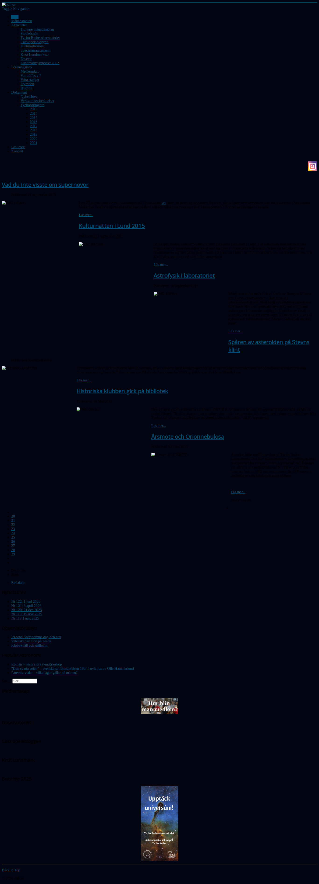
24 (13, 533)
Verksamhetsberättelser (37, 101)
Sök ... (6, 681)
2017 (33, 126)
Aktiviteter (19, 25)
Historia (26, 88)
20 (13, 516)
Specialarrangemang (35, 50)
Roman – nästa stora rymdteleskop (36, 664)
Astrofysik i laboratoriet (184, 275)
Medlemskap (30, 71)
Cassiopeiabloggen (34, 42)
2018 (33, 130)
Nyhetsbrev (29, 97)
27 (13, 546)
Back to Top (11, 870)
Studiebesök (30, 33)
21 (13, 520)
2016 (33, 122)
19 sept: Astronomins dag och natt (36, 637)
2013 (33, 109)
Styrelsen (27, 84)
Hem (14, 17)
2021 (33, 143)
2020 (33, 139)
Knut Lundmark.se (34, 54)
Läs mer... (86, 215)
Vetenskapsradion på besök (31, 641)
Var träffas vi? (31, 75)
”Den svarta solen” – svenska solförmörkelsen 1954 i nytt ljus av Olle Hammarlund (72, 668)
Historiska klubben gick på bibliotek (122, 391)
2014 (33, 113)
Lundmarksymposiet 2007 (40, 63)
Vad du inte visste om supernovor (45, 184)
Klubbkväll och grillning (29, 645)
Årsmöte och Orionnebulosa (187, 436)
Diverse (26, 59)
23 (13, 529)
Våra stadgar (30, 80)
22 (13, 525)
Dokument (19, 92)
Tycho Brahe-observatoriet (40, 38)
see (164, 203)
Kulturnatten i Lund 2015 (112, 225)
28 (13, 550)
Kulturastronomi (33, 46)
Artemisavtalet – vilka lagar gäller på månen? (44, 673)
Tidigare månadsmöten (37, 29)
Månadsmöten (21, 21)
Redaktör (18, 583)
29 (13, 554)
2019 (33, 134)
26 (13, 541)
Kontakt (17, 151)
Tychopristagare (32, 105)
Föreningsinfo (21, 67)
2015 (33, 118)
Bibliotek (18, 147)
